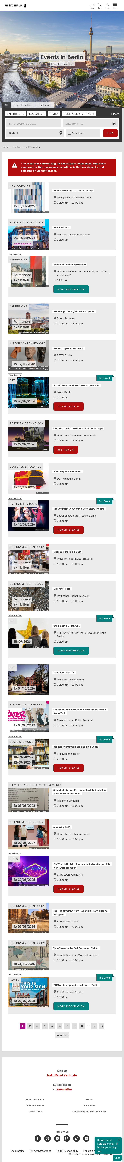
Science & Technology (26, 222)
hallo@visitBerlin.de (62, 1075)
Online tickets (78, 133)
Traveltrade (35, 1111)
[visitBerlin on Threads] (47, 1138)
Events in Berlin (62, 57)
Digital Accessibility (67, 1150)
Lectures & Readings (25, 466)
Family (14, 980)
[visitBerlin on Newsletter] (86, 1138)
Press (89, 1099)
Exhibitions (18, 259)
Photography (20, 185)
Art (12, 380)
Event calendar (62, 64)
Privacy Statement (40, 1150)
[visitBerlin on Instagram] (67, 1138)
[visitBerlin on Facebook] (38, 1138)
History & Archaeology (27, 343)
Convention (89, 1105)
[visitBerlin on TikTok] (76, 1138)
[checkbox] (15, 113)
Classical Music (21, 742)
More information (71, 289)
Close (119, 1139)
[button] (99, 5)
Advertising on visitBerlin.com (89, 1111)
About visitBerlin (35, 1099)
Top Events (44, 105)
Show (14, 859)
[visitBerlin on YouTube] (57, 1138)
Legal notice (17, 1150)
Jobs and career (35, 1105)
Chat (117, 1157)
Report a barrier (92, 1150)
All (6, 105)
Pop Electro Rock (23, 503)
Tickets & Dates (68, 406)
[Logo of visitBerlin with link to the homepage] (15, 5)
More (116, 113)
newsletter (64, 1089)
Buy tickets (65, 449)
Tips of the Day (23, 105)
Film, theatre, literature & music (35, 785)
